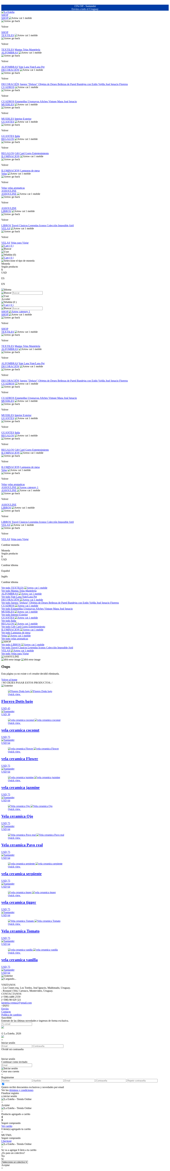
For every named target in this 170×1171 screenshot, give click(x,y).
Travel (15, 225)
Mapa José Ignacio (67, 101)
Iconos (43, 225)
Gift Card (20, 153)
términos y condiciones (21, 1090)
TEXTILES (7, 35)
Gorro (28, 153)
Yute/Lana (35, 66)
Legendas (33, 225)
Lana (27, 66)
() (10, 245)
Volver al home (9, 679)
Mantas (19, 49)
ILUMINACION (10, 156)
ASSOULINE (8, 190)
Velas (4, 173)
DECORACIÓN (10, 69)
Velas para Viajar (20, 242)
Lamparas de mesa (30, 170)
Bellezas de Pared (67, 84)
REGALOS (7, 139)
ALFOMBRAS (9, 52)
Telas (26, 49)
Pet (42, 66)
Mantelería (34, 49)
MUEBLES (7, 104)
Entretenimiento (40, 153)
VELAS (5, 228)
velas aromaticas (16, 187)
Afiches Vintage (48, 101)
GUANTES (7, 121)
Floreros (123, 84)
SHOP (4, 15)
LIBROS (6, 211)
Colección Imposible (58, 225)
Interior (19, 118)
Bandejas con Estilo (87, 84)
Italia (17, 136)
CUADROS (7, 87)
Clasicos (23, 225)
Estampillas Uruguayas (27, 101)
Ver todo (6, 587)
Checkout (6, 1141)
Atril (71, 225)
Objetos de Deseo (48, 84)
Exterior (27, 118)
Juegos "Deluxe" (29, 84)
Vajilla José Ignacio (108, 84)
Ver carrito (6, 1126)
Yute (21, 66)
